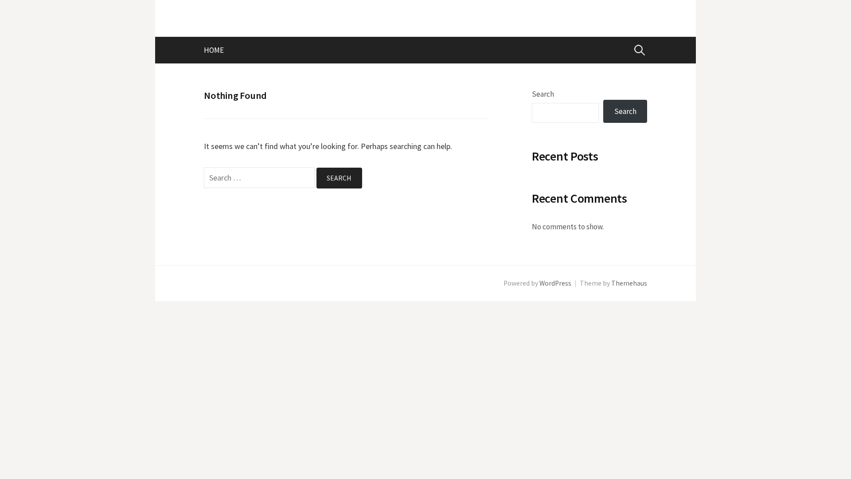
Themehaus (629, 283)
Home (214, 50)
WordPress (555, 283)
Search (543, 94)
